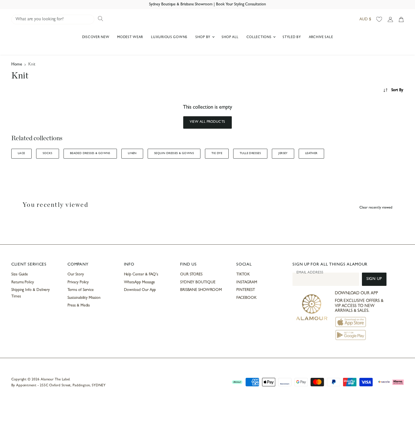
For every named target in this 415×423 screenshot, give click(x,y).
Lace (21, 153)
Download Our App (140, 290)
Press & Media (78, 306)
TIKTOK (243, 275)
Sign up (374, 279)
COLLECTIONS (259, 37)
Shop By (203, 37)
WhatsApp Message (139, 282)
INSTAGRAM (246, 282)
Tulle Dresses (250, 153)
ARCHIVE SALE (321, 37)
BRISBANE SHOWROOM (201, 290)
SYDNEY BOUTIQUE (197, 282)
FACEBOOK (246, 298)
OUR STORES (191, 275)
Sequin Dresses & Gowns (174, 153)
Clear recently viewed (375, 208)
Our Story (75, 275)
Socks (48, 153)
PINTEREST (245, 290)
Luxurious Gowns (169, 37)
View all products (207, 122)
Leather (311, 153)
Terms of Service (80, 290)
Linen (132, 153)
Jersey (282, 153)
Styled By (292, 37)
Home (16, 65)
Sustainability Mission (83, 298)
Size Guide (19, 275)
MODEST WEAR (130, 37)
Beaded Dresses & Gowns (90, 153)
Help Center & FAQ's (141, 275)
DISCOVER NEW (96, 37)
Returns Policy (22, 282)
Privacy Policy (78, 282)
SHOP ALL (230, 37)
